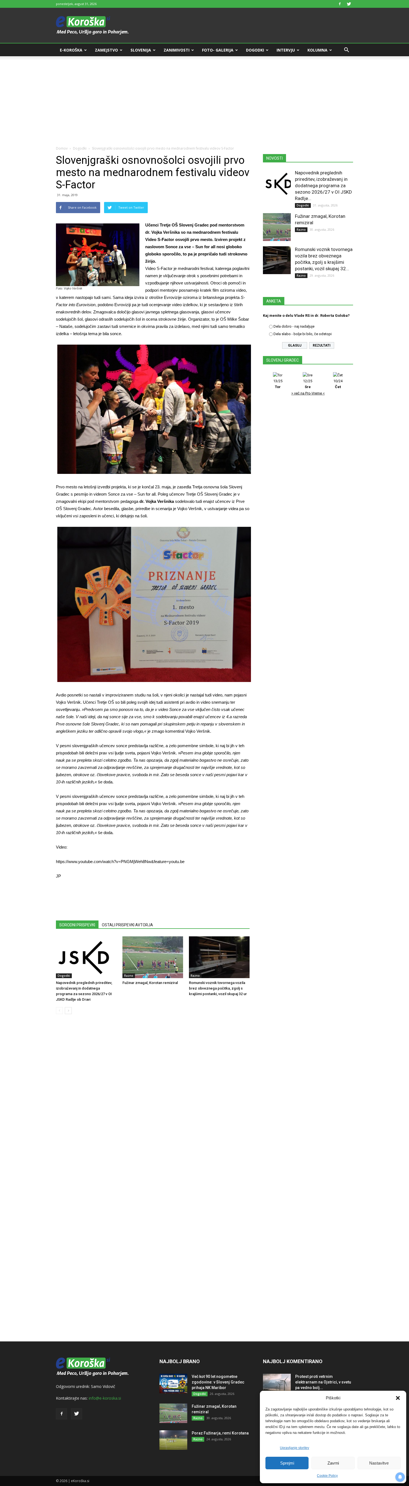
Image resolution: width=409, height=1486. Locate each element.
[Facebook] (340, 4)
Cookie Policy (327, 1476)
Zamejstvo (106, 50)
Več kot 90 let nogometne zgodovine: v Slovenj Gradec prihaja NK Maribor (218, 1382)
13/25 (277, 384)
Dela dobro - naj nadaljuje (294, 326)
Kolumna (317, 50)
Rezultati (322, 345)
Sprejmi (287, 1463)
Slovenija (140, 50)
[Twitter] (349, 4)
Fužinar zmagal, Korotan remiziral (150, 983)
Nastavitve (379, 1463)
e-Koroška (71, 50)
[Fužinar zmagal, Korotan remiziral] (152, 957)
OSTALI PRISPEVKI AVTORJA (127, 925)
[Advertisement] (204, 98)
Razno (128, 976)
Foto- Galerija (217, 50)
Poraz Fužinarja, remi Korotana (220, 1433)
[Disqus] (153, 1103)
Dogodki (255, 50)
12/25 (307, 384)
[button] (398, 1398)
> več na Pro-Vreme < (308, 393)
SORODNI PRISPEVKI (77, 925)
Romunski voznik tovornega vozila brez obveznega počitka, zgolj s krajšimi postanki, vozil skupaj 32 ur (218, 988)
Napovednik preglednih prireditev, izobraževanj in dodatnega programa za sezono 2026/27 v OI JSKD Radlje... (323, 185)
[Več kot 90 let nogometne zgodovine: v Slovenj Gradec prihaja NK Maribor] (173, 1383)
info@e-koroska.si (105, 1398)
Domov (62, 148)
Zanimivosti (176, 50)
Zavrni (333, 1463)
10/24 (338, 384)
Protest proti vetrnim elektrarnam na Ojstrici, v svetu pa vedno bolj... (323, 1382)
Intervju (286, 50)
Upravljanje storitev (294, 1448)
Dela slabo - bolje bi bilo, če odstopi (303, 334)
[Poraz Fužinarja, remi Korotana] (173, 1440)
